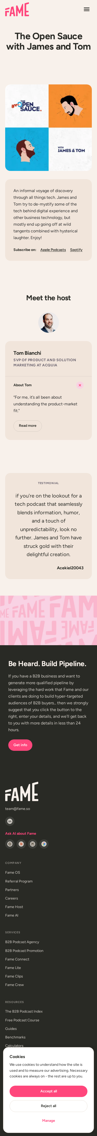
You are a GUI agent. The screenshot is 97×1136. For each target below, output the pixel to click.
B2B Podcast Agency (22, 942)
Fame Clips (14, 976)
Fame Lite (13, 968)
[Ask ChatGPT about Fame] (9, 844)
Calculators (14, 1046)
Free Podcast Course (22, 1020)
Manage (48, 1120)
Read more (27, 425)
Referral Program (19, 881)
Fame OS (12, 872)
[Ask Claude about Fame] (21, 844)
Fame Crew (14, 985)
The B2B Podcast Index (24, 1011)
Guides (11, 1029)
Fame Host (14, 907)
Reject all (48, 1106)
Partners (12, 890)
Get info (20, 745)
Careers (11, 898)
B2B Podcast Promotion (24, 951)
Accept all (48, 1091)
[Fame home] (17, 9)
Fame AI (11, 915)
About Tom (22, 385)
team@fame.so (17, 809)
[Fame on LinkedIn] (9, 821)
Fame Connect (17, 959)
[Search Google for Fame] (44, 844)
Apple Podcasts (53, 250)
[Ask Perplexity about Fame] (32, 844)
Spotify (76, 250)
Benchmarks (15, 1037)
